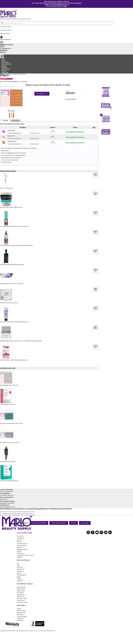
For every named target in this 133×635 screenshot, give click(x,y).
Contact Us (20, 536)
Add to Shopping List (14, 133)
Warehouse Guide (22, 598)
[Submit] (2, 23)
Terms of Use (32, 630)
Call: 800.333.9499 (39, 523)
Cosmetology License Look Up (25, 555)
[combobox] (56, 23)
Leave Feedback (21, 545)
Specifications (15, 120)
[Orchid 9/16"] (3, 131)
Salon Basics (20, 571)
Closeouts (5, 49)
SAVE (79, 3)
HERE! (65, 6)
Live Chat (85, 523)
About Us (19, 542)
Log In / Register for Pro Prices (75, 132)
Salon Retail (20, 618)
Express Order (21, 591)
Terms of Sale (47, 630)
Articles (19, 609)
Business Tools (21, 610)
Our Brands (20, 553)
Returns (19, 551)
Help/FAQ (19, 547)
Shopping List (21, 595)
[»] (4, 76)
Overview (5, 120)
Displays (4, 72)
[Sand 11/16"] (3, 137)
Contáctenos (20, 538)
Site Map (19, 557)
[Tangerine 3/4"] (3, 142)
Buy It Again (20, 593)
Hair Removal (20, 569)
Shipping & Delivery (22, 549)
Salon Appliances (21, 575)
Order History (21, 600)
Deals (3, 53)
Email (73, 523)
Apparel (19, 573)
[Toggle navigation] (2, 56)
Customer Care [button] (6, 26)
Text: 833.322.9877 (58, 523)
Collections (20, 580)
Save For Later (34, 133)
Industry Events (21, 612)
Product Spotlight (22, 616)
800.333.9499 (5, 33)
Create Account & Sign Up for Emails (17, 513)
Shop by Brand (21, 589)
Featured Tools (21, 587)
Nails (18, 565)
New (2, 47)
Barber (19, 577)
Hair (18, 563)
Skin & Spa (20, 567)
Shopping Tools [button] (6, 30)
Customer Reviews (22, 543)
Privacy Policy (39, 630)
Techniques (20, 614)
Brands (3, 51)
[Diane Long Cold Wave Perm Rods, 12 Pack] (11, 115)
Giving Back (20, 620)
